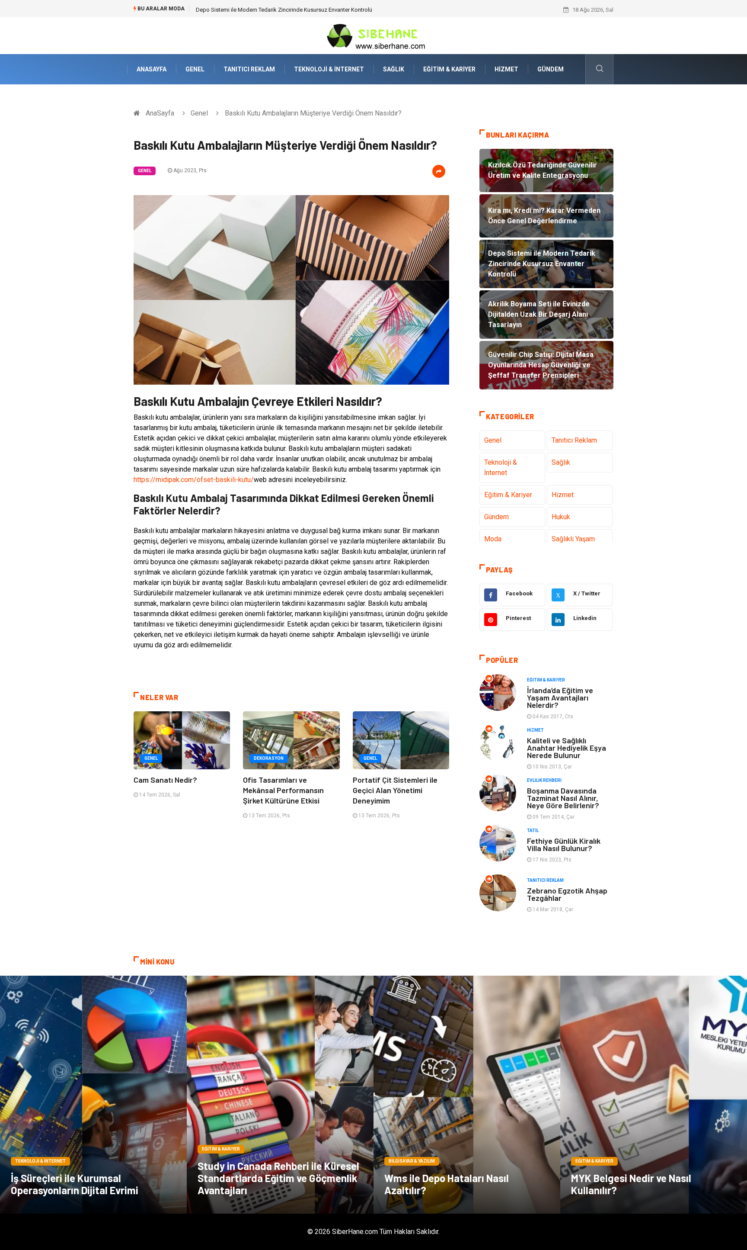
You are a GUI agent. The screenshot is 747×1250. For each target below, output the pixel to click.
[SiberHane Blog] (373, 35)
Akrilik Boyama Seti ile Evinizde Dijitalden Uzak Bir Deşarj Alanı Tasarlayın (286, 9)
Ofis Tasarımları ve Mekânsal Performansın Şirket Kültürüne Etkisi (283, 790)
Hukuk (561, 517)
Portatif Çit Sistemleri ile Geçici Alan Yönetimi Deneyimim (395, 790)
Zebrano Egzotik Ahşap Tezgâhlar (567, 894)
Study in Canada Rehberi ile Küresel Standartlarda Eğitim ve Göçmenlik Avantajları (278, 1178)
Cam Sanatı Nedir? (165, 779)
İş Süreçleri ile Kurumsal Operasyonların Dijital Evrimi (74, 1184)
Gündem (550, 69)
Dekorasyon (269, 758)
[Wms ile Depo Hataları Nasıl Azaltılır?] (467, 1095)
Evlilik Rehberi (544, 780)
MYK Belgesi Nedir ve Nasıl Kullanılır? (631, 1184)
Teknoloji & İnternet (329, 69)
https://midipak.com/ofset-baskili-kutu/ (194, 480)
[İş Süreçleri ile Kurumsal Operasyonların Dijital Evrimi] (93, 1095)
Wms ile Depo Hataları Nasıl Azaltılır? (446, 1184)
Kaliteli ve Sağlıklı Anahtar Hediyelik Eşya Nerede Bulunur (566, 748)
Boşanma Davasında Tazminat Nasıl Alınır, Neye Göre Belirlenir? (563, 798)
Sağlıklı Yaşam (573, 539)
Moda (492, 539)
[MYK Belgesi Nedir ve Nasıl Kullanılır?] (653, 1095)
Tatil (533, 830)
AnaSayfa (151, 69)
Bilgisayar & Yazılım (412, 1161)
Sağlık (393, 69)
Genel (194, 69)
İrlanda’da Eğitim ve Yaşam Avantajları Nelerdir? (560, 697)
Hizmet (506, 69)
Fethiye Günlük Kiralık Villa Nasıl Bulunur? (563, 844)
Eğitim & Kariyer (449, 69)
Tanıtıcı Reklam (249, 69)
